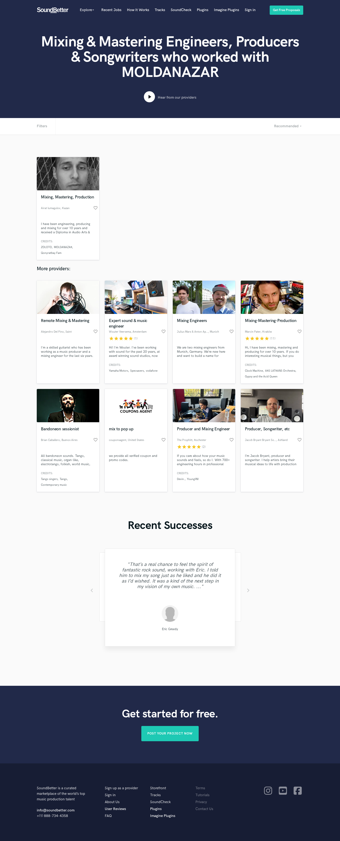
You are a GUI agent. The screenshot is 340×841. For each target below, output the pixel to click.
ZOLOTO (46, 247)
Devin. (181, 479)
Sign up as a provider (121, 788)
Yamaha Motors (118, 371)
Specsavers (137, 371)
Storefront (158, 788)
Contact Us (204, 809)
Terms (200, 788)
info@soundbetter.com (55, 810)
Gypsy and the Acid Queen (261, 376)
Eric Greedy (170, 629)
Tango (63, 479)
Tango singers (49, 479)
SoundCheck (181, 10)
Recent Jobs (111, 10)
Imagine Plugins (226, 10)
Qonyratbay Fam (51, 253)
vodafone (152, 371)
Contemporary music (54, 485)
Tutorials (202, 795)
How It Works (138, 10)
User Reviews (115, 809)
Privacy (201, 802)
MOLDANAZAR (63, 247)
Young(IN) (193, 479)
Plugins (202, 10)
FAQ (108, 816)
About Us (112, 802)
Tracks (160, 10)
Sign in (250, 10)
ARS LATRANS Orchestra (280, 371)
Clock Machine (254, 371)
